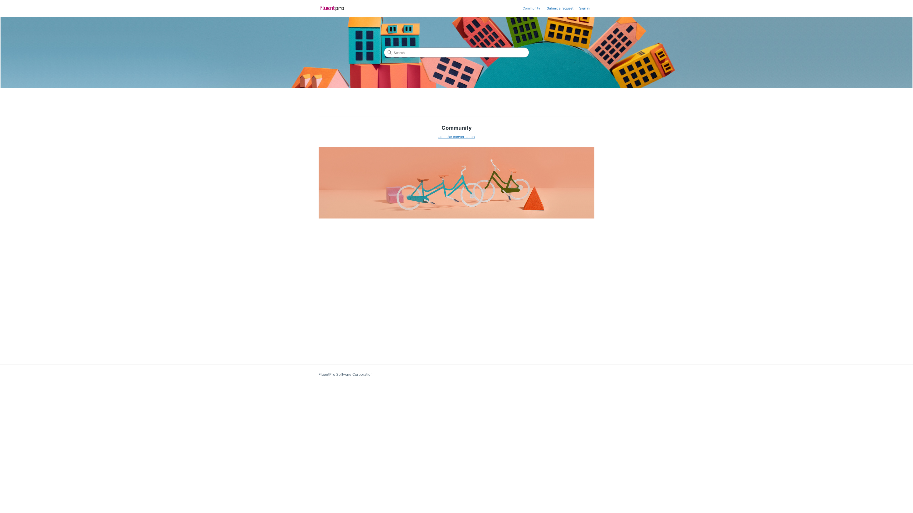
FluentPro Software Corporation (346, 374)
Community (531, 8)
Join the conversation (456, 136)
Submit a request (560, 8)
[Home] (332, 8)
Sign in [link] (584, 8)
